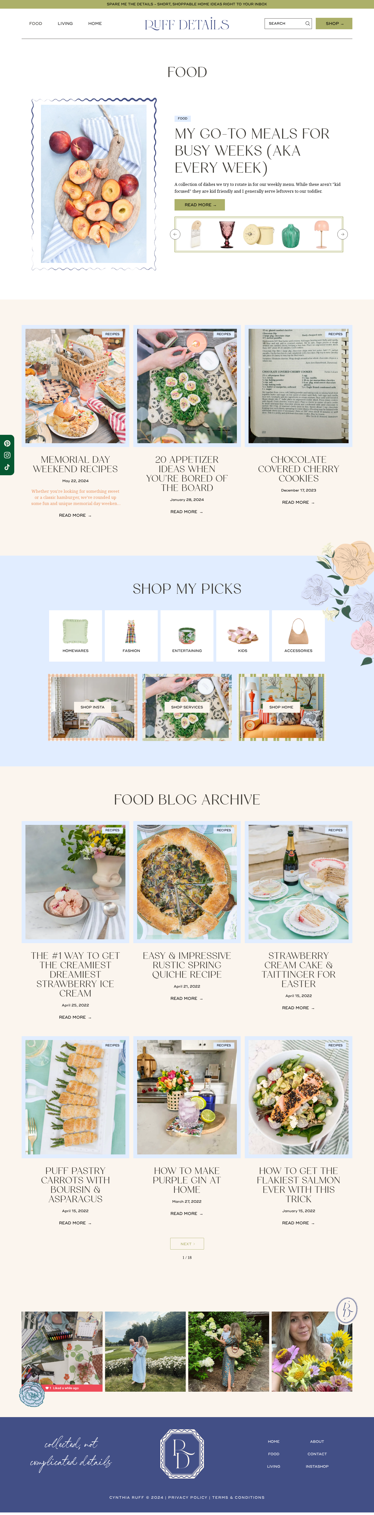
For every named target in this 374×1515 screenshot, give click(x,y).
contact (317, 1454)
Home (95, 23)
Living (65, 23)
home (274, 1441)
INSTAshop (317, 1466)
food (35, 23)
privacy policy (188, 1497)
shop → (335, 23)
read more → (201, 204)
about (317, 1441)
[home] (187, 24)
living (273, 1466)
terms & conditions (238, 1497)
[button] (35, 23)
